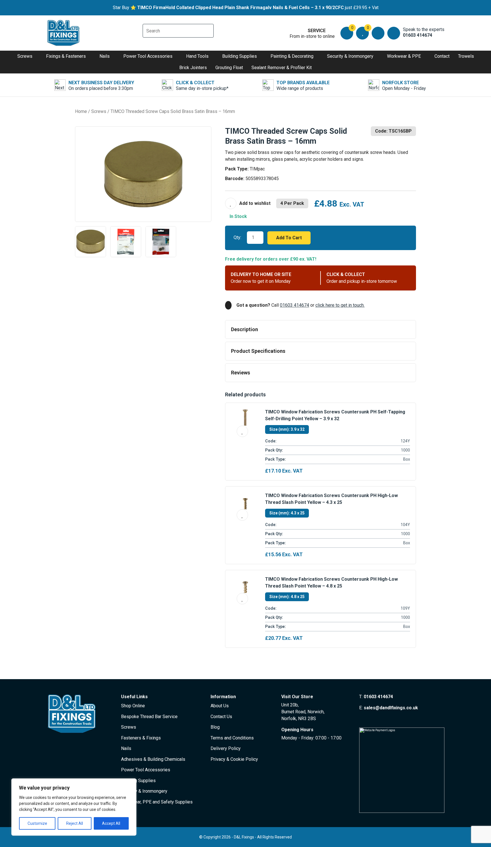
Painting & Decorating (292, 56)
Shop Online (133, 705)
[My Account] (378, 33)
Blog (215, 727)
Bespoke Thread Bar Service (149, 716)
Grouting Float (229, 67)
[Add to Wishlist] (248, 203)
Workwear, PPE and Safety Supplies (157, 802)
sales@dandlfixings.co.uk (391, 707)
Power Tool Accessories (147, 56)
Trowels (466, 56)
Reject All (74, 823)
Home (81, 111)
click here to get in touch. (340, 305)
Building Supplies (239, 56)
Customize (37, 823)
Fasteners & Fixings (141, 738)
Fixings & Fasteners (66, 56)
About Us (220, 705)
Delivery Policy (226, 748)
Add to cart (289, 237)
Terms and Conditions (232, 738)
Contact (442, 56)
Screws (24, 56)
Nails (104, 56)
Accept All (111, 823)
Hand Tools (197, 56)
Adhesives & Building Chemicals (153, 759)
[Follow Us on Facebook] (361, 718)
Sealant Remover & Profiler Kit (281, 67)
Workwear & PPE (404, 56)
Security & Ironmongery (350, 56)
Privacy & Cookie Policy (234, 759)
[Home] (64, 33)
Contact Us (221, 716)
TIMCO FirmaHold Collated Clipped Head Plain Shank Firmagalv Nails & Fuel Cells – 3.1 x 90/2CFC (240, 7)
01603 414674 (294, 305)
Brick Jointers (193, 67)
